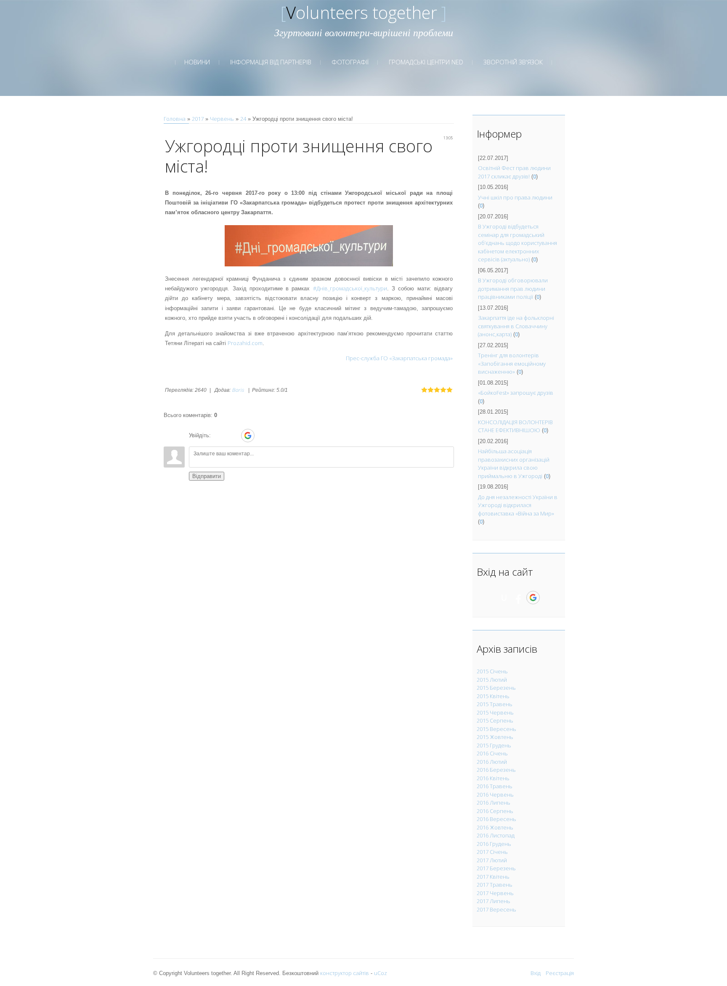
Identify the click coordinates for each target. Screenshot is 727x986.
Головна (175, 118)
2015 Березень (496, 687)
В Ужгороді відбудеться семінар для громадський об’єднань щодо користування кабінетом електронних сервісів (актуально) (517, 243)
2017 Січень (492, 852)
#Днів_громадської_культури (350, 288)
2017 (198, 118)
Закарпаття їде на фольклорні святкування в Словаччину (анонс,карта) (516, 326)
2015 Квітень (493, 696)
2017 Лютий (492, 860)
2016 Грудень (494, 844)
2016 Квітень (493, 778)
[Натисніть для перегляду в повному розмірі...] (309, 245)
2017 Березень (496, 868)
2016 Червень (495, 794)
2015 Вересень (496, 729)
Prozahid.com (245, 343)
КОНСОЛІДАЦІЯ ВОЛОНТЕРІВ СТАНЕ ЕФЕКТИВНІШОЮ (515, 426)
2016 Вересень (496, 819)
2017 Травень (494, 884)
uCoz (380, 973)
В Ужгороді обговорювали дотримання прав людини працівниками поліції (513, 288)
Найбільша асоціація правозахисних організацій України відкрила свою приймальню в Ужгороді (513, 463)
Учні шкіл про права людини (515, 197)
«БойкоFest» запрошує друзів (515, 392)
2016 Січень (492, 753)
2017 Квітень (493, 876)
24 (243, 118)
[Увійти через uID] (218, 435)
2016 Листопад (496, 835)
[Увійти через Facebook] (233, 435)
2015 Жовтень (495, 737)
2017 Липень (493, 901)
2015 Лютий (492, 679)
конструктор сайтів (344, 973)
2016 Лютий (492, 761)
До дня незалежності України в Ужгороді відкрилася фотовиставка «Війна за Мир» (517, 505)
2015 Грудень (494, 745)
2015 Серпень (495, 720)
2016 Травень (494, 786)
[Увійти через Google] (248, 435)
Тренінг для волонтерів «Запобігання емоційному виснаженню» (512, 363)
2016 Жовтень (495, 827)
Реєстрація (560, 973)
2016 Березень (496, 769)
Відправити (206, 476)
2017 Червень (495, 893)
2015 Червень (495, 712)
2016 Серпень (495, 811)
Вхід (536, 973)
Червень (222, 118)
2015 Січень (492, 671)
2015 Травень (494, 704)
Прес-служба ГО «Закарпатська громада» (399, 358)
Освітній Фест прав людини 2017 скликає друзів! (514, 172)
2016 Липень (493, 802)
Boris (238, 389)
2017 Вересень (496, 909)
